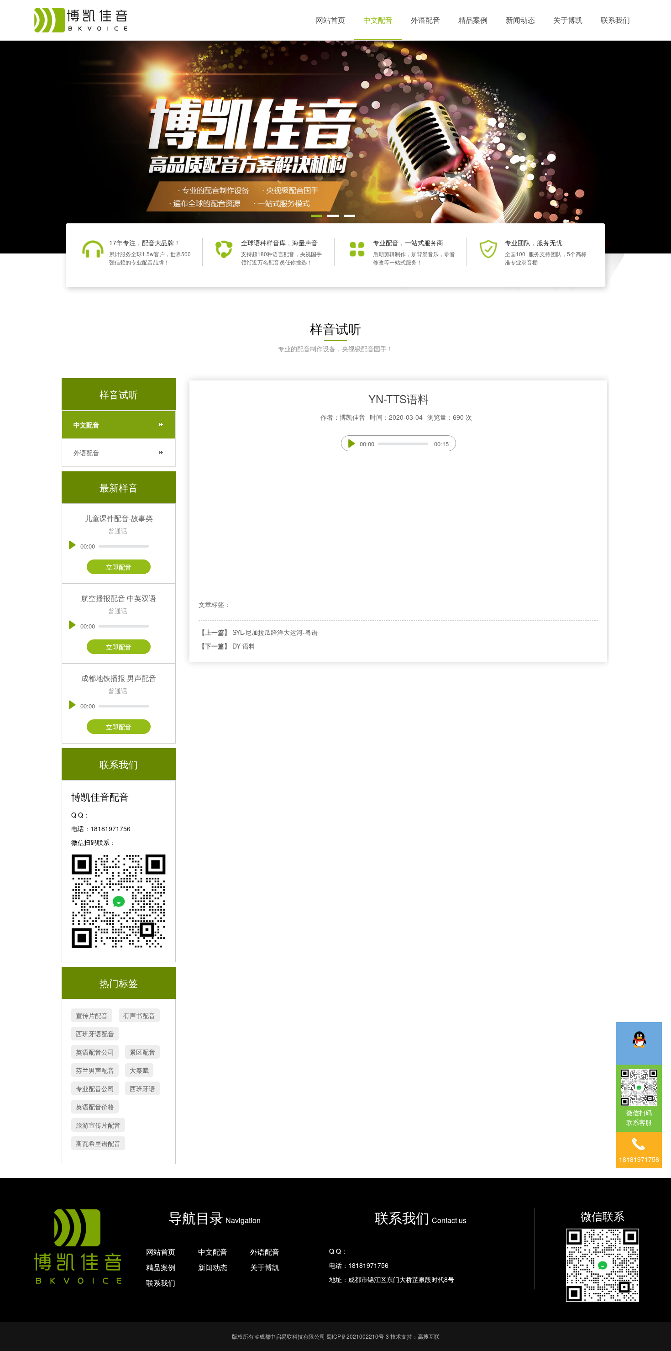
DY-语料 (243, 645)
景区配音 (142, 1051)
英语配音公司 (95, 1051)
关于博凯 (567, 20)
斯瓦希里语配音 (98, 1143)
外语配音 (425, 20)
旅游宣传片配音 (98, 1124)
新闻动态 (520, 20)
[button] (316, 216)
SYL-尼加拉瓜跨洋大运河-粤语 (275, 632)
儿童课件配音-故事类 (119, 518)
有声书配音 (139, 1015)
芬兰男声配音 (95, 1070)
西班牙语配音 (95, 1033)
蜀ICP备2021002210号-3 (357, 1336)
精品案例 (473, 20)
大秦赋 (139, 1070)
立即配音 (118, 566)
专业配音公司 (95, 1088)
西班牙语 (142, 1088)
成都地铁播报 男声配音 (118, 678)
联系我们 (615, 20)
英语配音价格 (95, 1106)
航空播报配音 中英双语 (118, 598)
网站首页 (330, 20)
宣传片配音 (92, 1015)
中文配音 (378, 20)
